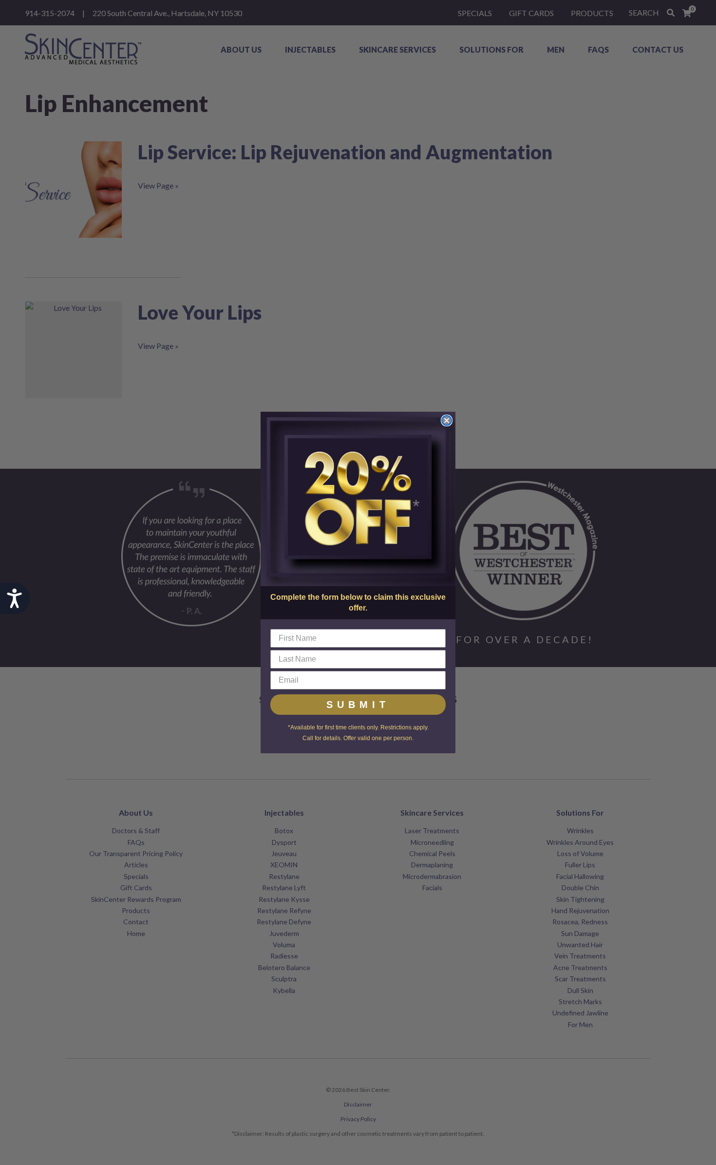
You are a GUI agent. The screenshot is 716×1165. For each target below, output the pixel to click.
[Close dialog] (447, 420)
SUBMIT (358, 704)
